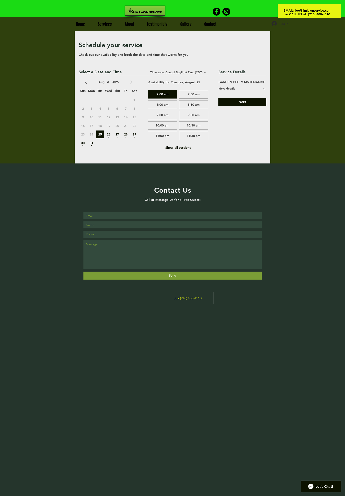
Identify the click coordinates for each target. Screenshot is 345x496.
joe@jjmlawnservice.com (313, 10)
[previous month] (86, 82)
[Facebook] (216, 12)
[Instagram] (226, 12)
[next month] (131, 82)
